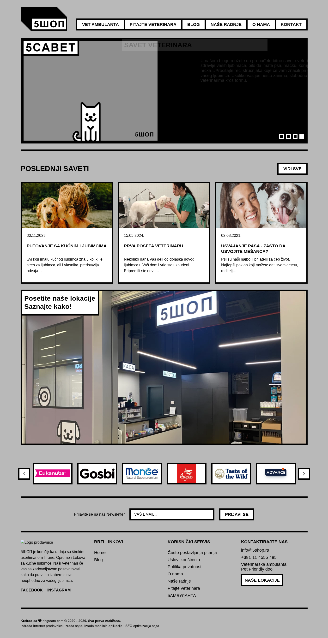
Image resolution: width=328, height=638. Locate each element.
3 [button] (295, 136)
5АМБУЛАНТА (182, 595)
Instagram (59, 590)
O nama (261, 24)
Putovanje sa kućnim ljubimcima (67, 246)
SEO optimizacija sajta (142, 626)
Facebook (32, 590)
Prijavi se (237, 514)
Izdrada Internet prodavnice (42, 626)
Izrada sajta (73, 626)
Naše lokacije (262, 580)
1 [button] (281, 136)
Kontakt (291, 24)
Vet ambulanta (100, 24)
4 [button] (301, 136)
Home (100, 552)
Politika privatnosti (185, 567)
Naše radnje (226, 24)
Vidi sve (292, 168)
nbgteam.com (53, 621)
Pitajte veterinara (153, 24)
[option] (164, 90)
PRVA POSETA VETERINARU (153, 246)
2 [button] (288, 136)
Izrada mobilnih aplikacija (103, 626)
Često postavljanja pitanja (192, 552)
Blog (193, 24)
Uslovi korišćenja (184, 560)
